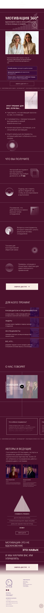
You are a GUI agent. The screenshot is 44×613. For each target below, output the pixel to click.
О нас (22, 2)
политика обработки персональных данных (11, 601)
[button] (22, 84)
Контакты (22, 6)
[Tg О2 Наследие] (6, 590)
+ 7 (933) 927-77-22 (8, 599)
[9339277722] (8, 590)
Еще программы (22, 4)
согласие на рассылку (9, 604)
